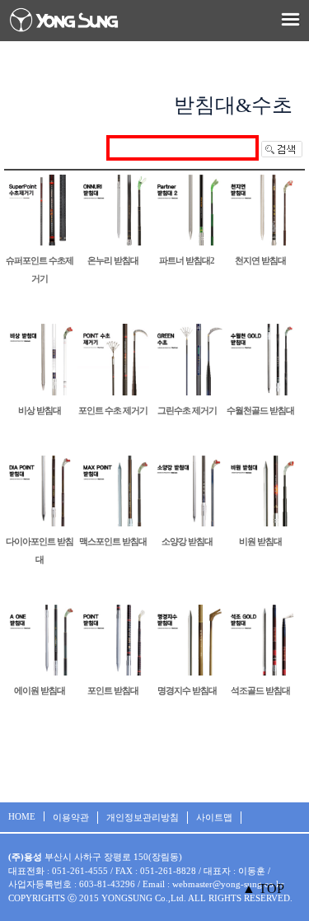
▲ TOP (263, 888)
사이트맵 (214, 817)
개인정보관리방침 (142, 817)
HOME (21, 816)
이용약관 (71, 817)
